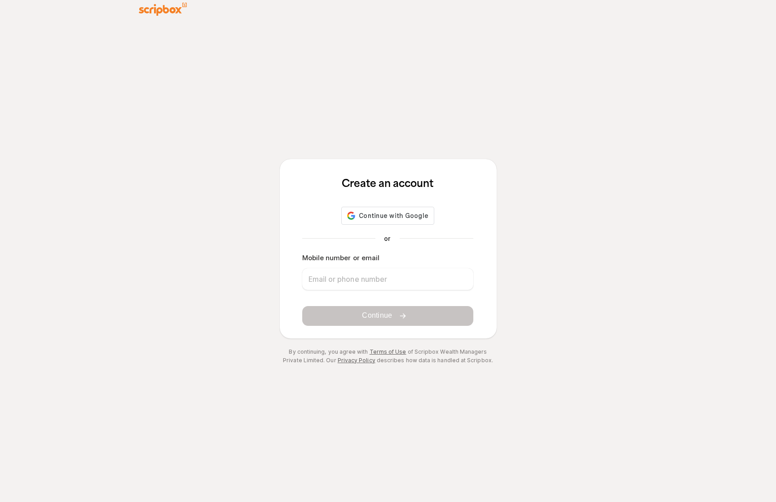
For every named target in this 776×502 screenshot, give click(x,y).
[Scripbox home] (163, 9)
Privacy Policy (356, 360)
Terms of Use (388, 351)
